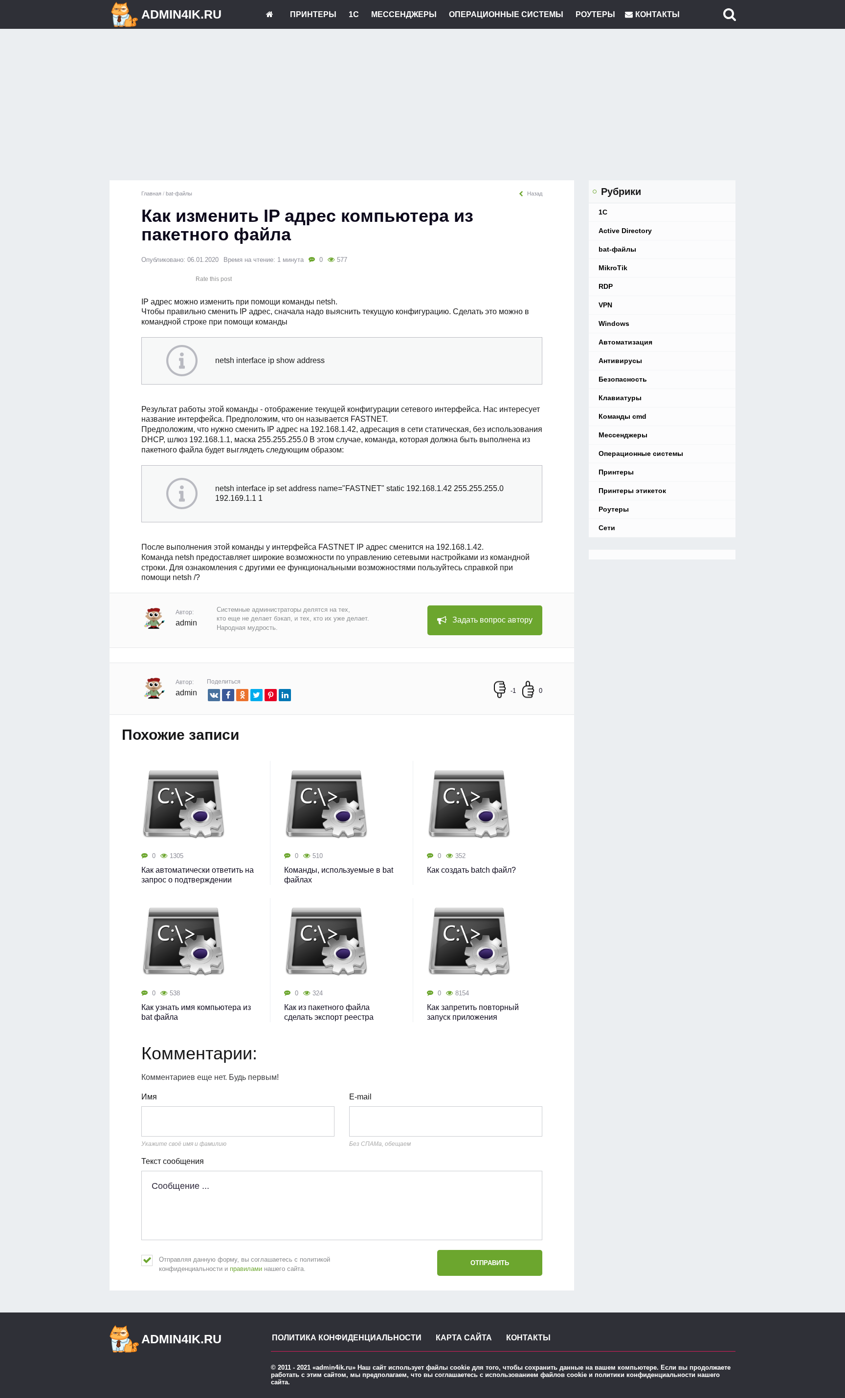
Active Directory (625, 231)
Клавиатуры (620, 398)
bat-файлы (617, 249)
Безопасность (623, 379)
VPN (605, 305)
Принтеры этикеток (632, 491)
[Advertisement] (422, 107)
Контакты (657, 14)
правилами (246, 1268)
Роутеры (595, 14)
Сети (607, 528)
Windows (614, 323)
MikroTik (613, 268)
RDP (606, 286)
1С (354, 14)
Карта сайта (464, 1337)
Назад (534, 193)
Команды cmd (622, 416)
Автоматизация (625, 342)
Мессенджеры (404, 14)
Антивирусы (620, 361)
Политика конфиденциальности (347, 1337)
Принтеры (313, 14)
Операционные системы (506, 14)
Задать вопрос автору (492, 620)
